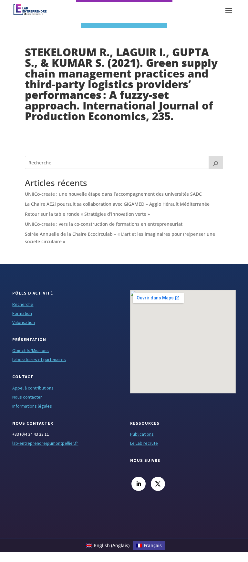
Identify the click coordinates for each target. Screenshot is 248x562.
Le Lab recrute (144, 443)
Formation (22, 313)
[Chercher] (216, 162)
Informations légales (32, 406)
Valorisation (23, 322)
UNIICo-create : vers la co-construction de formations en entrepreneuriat (103, 224)
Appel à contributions (33, 388)
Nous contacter (27, 397)
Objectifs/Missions (30, 350)
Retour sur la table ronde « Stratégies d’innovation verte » (87, 214)
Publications (142, 434)
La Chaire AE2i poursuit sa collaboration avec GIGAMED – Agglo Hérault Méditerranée (117, 204)
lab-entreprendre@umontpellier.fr (45, 443)
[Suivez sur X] (158, 484)
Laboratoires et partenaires (39, 359)
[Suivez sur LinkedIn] (138, 484)
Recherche (22, 304)
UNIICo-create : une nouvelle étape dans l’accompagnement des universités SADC (113, 194)
